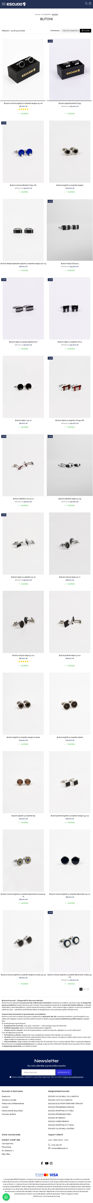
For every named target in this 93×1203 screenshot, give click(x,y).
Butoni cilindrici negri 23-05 (69, 499)
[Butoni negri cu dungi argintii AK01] (23, 308)
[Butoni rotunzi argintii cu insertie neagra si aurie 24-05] (23, 941)
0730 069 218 (56, 1145)
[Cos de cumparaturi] (90, 3)
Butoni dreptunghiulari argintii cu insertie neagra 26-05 (23, 263)
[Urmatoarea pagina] (87, 989)
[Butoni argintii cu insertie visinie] (70, 704)
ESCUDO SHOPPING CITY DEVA (61, 1125)
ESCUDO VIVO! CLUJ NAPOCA (60, 1100)
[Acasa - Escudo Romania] (16, 4)
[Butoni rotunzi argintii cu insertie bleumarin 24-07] (70, 860)
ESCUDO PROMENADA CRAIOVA (61, 1107)
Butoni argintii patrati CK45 (69, 103)
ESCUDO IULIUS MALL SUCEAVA (61, 1128)
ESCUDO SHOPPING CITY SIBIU (61, 1111)
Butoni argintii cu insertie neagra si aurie (23, 737)
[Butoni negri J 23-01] (23, 387)
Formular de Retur (9, 1114)
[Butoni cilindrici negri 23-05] (70, 465)
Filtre (86, 31)
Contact (5, 1107)
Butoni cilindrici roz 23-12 (23, 499)
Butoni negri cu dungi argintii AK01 (23, 342)
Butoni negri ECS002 (70, 263)
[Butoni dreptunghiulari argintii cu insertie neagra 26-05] (23, 230)
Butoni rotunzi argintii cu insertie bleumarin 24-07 (69, 894)
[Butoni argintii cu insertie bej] (23, 782)
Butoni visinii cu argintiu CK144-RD (69, 420)
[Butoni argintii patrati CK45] (70, 70)
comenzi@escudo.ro (59, 1148)
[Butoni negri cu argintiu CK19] (70, 308)
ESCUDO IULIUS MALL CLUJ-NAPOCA (63, 1096)
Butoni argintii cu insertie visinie (70, 737)
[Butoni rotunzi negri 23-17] (70, 543)
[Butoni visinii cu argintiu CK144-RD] (70, 387)
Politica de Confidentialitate (73, 1077)
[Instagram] (51, 1163)
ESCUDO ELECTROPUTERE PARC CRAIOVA (65, 1103)
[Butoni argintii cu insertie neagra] (70, 152)
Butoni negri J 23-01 (23, 420)
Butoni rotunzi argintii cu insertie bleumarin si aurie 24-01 (23, 895)
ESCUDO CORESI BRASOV (58, 1121)
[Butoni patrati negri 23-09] (70, 622)
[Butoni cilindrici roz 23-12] (23, 465)
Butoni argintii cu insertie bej (23, 816)
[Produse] (4, 5)
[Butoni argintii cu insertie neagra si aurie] (23, 704)
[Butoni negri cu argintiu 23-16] (23, 543)
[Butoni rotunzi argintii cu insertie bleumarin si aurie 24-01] (23, 860)
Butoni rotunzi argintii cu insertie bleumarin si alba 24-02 (69, 976)
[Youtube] (46, 1163)
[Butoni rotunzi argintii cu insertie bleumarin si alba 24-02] (70, 941)
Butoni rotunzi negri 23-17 (69, 577)
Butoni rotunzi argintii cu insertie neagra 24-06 (23, 103)
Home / (38, 14)
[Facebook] (42, 1163)
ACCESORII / (47, 14)
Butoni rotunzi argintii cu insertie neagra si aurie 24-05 (23, 975)
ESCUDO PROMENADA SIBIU (59, 1114)
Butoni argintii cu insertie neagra (69, 185)
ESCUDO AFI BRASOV (56, 1118)
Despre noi (6, 1096)
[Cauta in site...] (86, 3)
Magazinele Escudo (58, 1091)
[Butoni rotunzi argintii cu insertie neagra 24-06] (23, 70)
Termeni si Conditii (9, 1100)
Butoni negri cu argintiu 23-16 (23, 577)
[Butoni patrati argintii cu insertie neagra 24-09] (70, 782)
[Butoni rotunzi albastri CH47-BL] (23, 152)
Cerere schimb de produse (12, 1111)
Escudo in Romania (12, 1091)
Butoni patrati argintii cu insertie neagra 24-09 (70, 816)
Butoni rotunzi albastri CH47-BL (23, 185)
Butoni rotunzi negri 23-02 (23, 655)
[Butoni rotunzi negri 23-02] (23, 622)
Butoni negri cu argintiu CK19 (70, 342)
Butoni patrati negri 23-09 (70, 655)
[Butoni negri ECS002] (70, 230)
